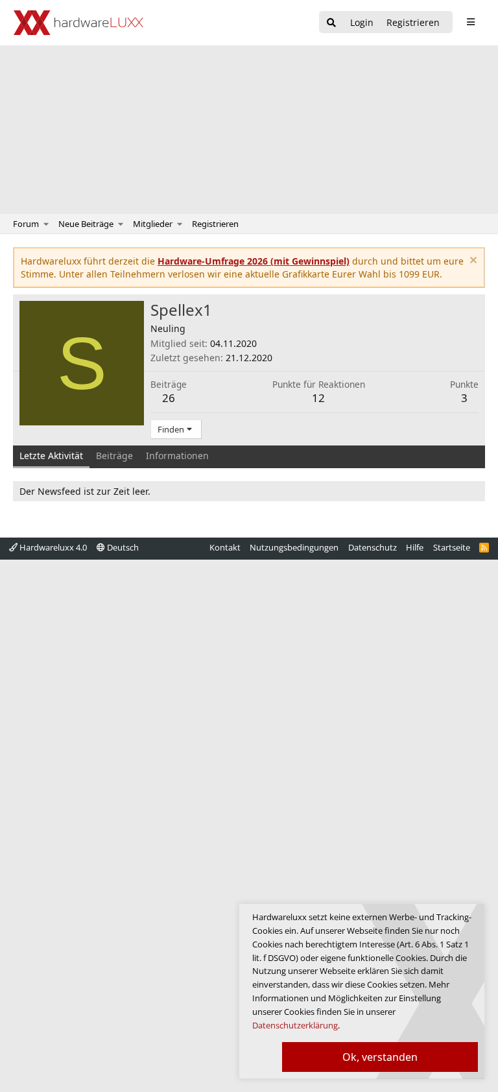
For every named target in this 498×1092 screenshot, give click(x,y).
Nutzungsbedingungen (294, 547)
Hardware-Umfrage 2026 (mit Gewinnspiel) (254, 261)
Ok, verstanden (380, 1057)
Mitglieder (152, 224)
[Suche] (331, 23)
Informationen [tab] (177, 455)
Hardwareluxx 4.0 (52, 547)
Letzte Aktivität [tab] (51, 455)
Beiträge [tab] (114, 455)
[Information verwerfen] (471, 261)
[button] (46, 223)
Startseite (451, 547)
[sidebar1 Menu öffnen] (470, 22)
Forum (26, 224)
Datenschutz (372, 547)
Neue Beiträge (85, 224)
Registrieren (215, 224)
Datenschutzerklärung (295, 1025)
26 (168, 397)
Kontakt (225, 547)
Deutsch (122, 547)
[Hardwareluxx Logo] (78, 22)
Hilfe (414, 547)
